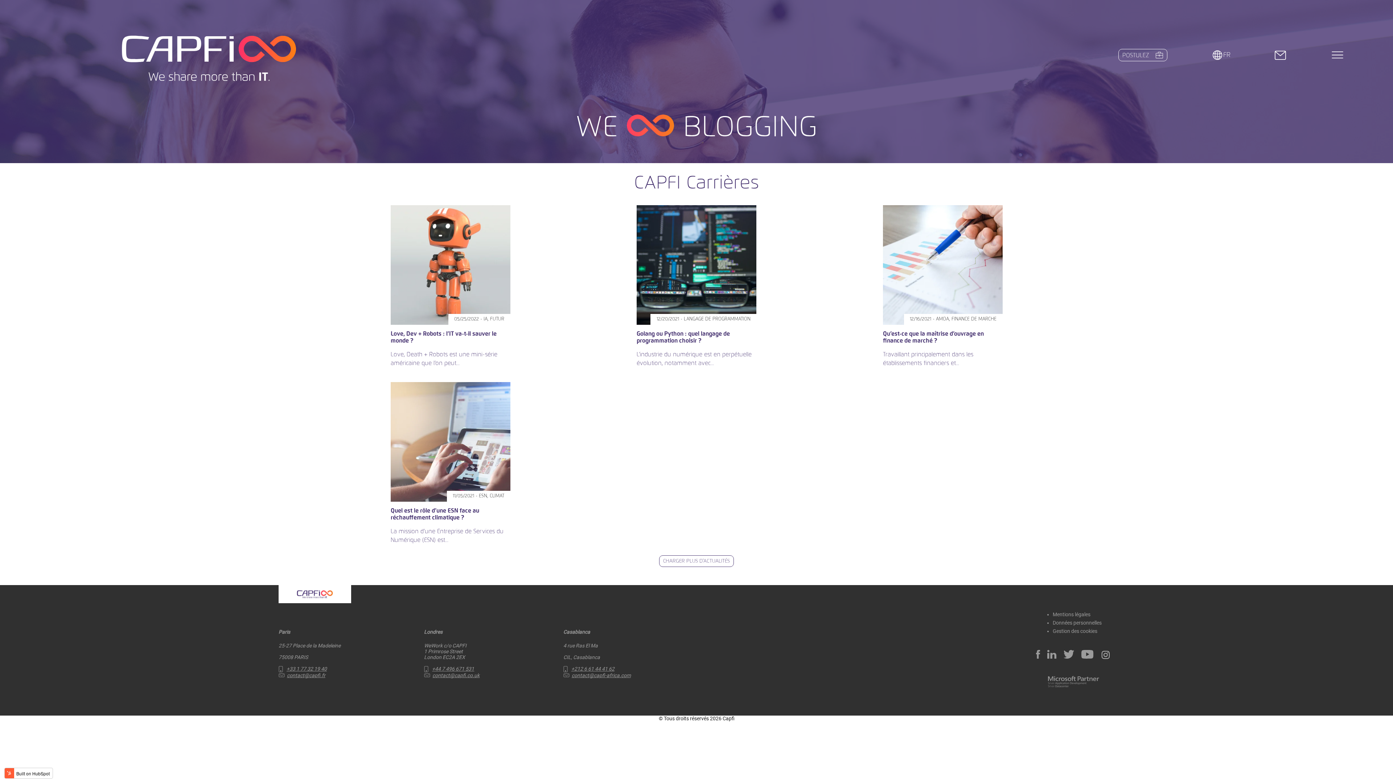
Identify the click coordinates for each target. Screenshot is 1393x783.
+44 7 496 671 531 (453, 669)
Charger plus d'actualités (696, 561)
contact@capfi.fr (306, 675)
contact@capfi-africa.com (601, 675)
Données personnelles (1077, 623)
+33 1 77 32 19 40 (307, 669)
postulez (1135, 55)
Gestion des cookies (1075, 631)
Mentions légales (1071, 614)
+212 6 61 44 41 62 (593, 669)
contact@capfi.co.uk (456, 675)
